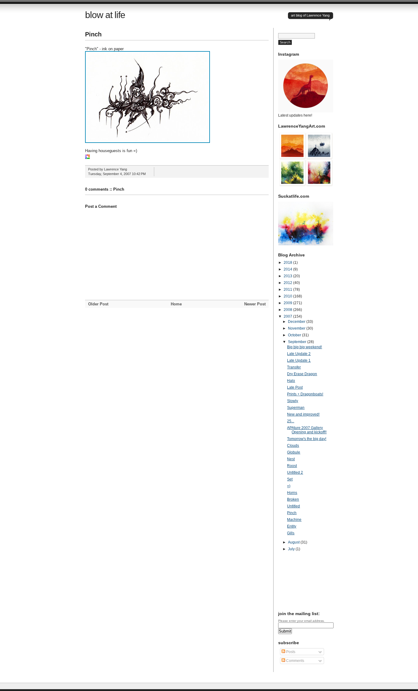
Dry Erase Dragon (302, 374)
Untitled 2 (295, 472)
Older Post (98, 304)
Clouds (293, 445)
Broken (293, 499)
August (294, 542)
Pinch (93, 34)
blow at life (105, 15)
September (297, 342)
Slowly (292, 401)
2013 (288, 276)
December (297, 321)
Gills (290, 533)
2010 (288, 296)
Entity (291, 526)
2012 (288, 283)
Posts (290, 652)
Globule (293, 452)
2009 (288, 303)
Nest (291, 459)
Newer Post (255, 304)
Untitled (293, 506)
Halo (291, 381)
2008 (288, 310)
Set (290, 479)
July (292, 549)
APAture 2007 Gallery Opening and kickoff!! (307, 430)
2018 (288, 262)
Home (176, 304)
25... (290, 421)
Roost (292, 466)
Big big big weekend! (304, 347)
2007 (288, 316)
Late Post (295, 387)
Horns (292, 493)
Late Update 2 (299, 354)
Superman (295, 407)
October (295, 335)
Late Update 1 (299, 360)
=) (288, 486)
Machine (294, 519)
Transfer (294, 367)
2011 (288, 289)
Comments (294, 661)
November (297, 328)
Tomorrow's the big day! (306, 439)
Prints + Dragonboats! (305, 394)
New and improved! (303, 414)
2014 (288, 269)
